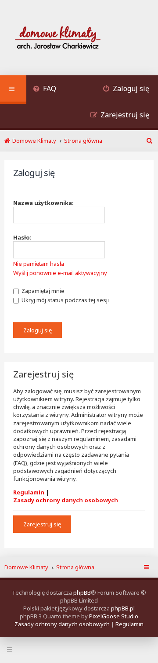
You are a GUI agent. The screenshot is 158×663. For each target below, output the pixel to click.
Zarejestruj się (42, 524)
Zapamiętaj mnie (42, 291)
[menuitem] (44, 89)
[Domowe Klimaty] (81, 39)
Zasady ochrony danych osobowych (65, 500)
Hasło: (22, 237)
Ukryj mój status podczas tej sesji (64, 300)
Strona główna (75, 567)
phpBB (82, 592)
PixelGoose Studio (113, 616)
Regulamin (28, 492)
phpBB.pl (123, 608)
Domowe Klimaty (26, 567)
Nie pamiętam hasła (38, 264)
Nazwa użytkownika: (43, 203)
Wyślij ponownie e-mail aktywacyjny (60, 273)
